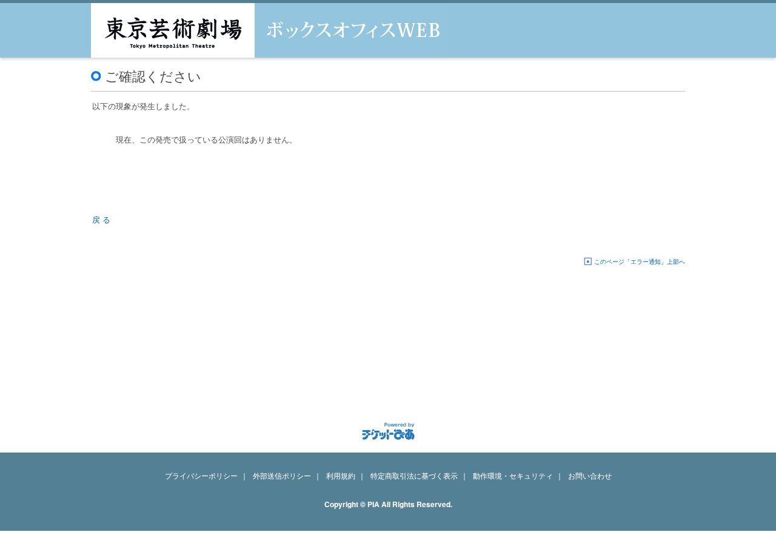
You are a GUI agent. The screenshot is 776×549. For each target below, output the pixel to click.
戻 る (101, 219)
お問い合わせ (590, 475)
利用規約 (340, 475)
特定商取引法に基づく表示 (414, 475)
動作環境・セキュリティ (513, 475)
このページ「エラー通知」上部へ (639, 261)
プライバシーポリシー (201, 475)
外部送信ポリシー (282, 475)
